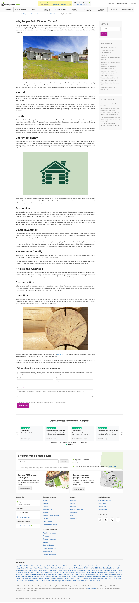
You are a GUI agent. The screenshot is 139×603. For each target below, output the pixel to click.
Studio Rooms (53, 570)
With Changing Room (57, 580)
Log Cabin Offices (89, 566)
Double (41, 576)
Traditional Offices (67, 574)
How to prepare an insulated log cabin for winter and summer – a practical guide (110, 119)
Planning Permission (49, 533)
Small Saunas (20, 580)
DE (47, 598)
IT (50, 598)
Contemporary (33, 570)
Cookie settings (102, 509)
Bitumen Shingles (48, 545)
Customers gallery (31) (107, 50)
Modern (33, 566)
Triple (46, 576)
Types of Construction (49, 539)
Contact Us (110, 3)
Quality (72, 503)
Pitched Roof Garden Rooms (49, 572)
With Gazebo (29, 568)
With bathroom (62, 568)
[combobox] (59, 381)
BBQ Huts (98, 568)
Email (19, 378)
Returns (45, 518)
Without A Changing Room (84, 578)
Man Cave (107, 570)
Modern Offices (79, 574)
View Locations (79, 489)
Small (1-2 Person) (94, 580)
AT (64, 598)
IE (69, 598)
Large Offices (99, 574)
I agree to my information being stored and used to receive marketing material (42, 402)
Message (20, 388)
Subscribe (64, 461)
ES (53, 598)
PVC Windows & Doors (50, 548)
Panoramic (68, 580)
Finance (45, 500)
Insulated (74, 566)
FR (44, 598)
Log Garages (88, 576)
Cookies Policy (102, 506)
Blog (71, 515)
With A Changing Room (100, 578)
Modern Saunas (69, 578)
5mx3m (18, 572)
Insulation (46, 542)
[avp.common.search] (136, 9)
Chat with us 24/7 (81, 4)
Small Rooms (72, 570)
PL (67, 598)
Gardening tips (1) (106, 52)
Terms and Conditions (104, 500)
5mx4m (24, 572)
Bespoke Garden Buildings (51, 515)
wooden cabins (33, 242)
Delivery (45, 506)
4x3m (87, 568)
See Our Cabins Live (76, 509)
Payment (46, 503)
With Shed (67, 576)
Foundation (46, 536)
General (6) (104, 55)
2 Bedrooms (66, 566)
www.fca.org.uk (91, 588)
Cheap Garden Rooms (83, 572)
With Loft (46, 568)
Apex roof (72, 568)
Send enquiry (23, 405)
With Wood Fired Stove (80, 580)
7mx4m (36, 572)
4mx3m (119, 570)
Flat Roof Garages (77, 576)
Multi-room (54, 568)
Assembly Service (48, 509)
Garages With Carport (56, 576)
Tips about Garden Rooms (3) (109, 80)
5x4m (92, 568)
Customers (73, 512)
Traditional (27, 566)
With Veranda (39, 568)
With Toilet (99, 570)
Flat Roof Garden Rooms (66, 572)
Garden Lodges (46, 574)
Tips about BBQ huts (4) (108, 75)
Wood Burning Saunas (32, 580)
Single (36, 576)
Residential (50, 566)
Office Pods (104, 572)
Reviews (73, 506)
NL (58, 598)
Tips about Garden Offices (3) (109, 78)
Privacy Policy (102, 503)
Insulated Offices (109, 574)
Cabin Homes (112, 566)
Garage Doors (47, 551)
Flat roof (34, 578)
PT (55, 598)
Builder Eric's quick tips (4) (108, 47)
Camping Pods (113, 572)
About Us (73, 500)
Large (44, 566)
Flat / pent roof (80, 568)
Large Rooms (81, 570)
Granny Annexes (34, 574)
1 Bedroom (58, 566)
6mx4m (30, 572)
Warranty (46, 512)
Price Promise (47, 521)
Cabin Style (59, 578)
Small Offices (89, 574)
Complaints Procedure (50, 524)
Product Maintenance (49, 554)
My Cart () (132, 3)
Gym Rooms (63, 570)
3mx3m (113, 570)
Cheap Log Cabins (108, 568)
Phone (58, 378)
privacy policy (113, 466)
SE (61, 598)
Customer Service (121, 3)
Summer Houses (101, 566)
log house (60, 354)
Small (39, 566)
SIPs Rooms (91, 570)
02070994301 (45, 5)
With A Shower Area (114, 578)
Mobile (80, 566)
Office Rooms (43, 570)
